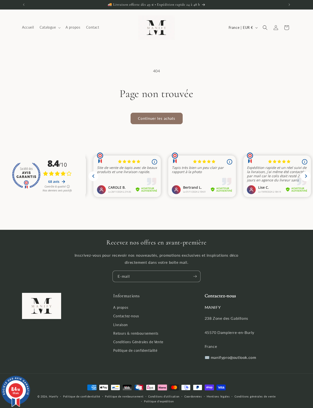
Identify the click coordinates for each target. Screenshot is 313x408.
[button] (49, 27)
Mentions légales (218, 396)
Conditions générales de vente (255, 396)
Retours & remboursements (135, 333)
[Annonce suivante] (289, 4)
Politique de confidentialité (135, 351)
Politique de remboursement (124, 396)
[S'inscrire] (195, 276)
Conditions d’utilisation (163, 396)
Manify (53, 396)
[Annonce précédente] (23, 4)
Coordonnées (193, 396)
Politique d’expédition (159, 401)
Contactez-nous (126, 316)
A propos (120, 308)
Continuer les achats (156, 118)
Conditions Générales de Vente (138, 342)
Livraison (120, 325)
